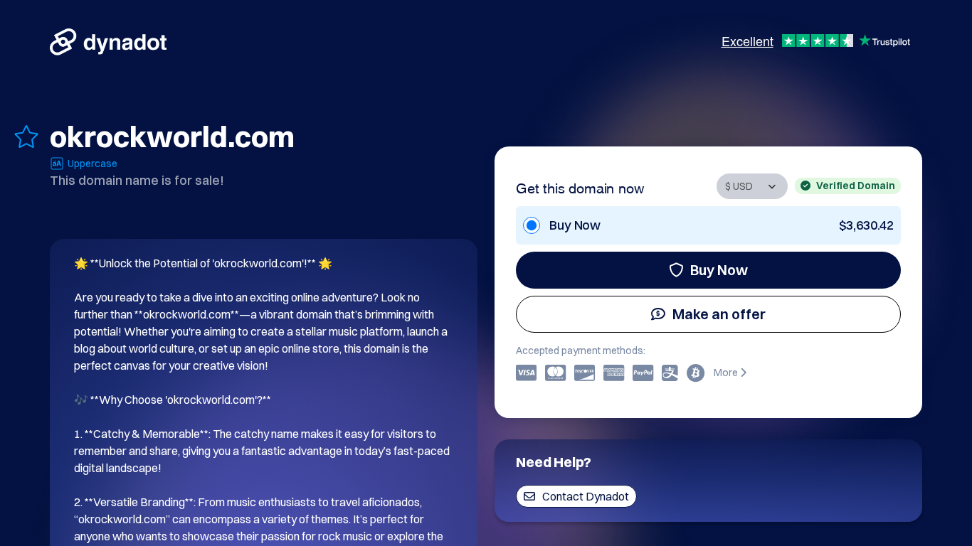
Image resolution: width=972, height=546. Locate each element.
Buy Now (719, 270)
